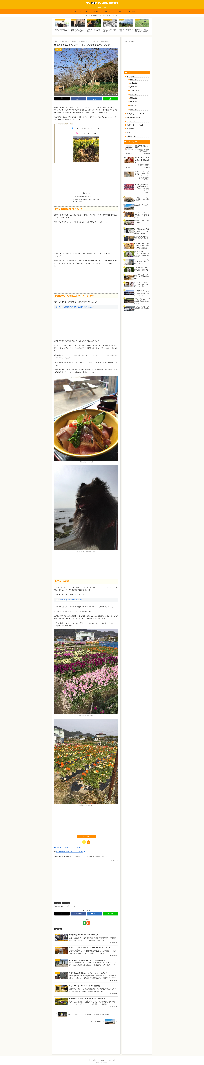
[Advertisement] (86, 177)
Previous (53, 26)
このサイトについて (100, 1060)
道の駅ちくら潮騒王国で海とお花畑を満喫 (87, 199)
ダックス (58, 906)
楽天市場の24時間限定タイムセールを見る (69, 852)
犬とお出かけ (66, 903)
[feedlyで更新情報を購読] (84, 923)
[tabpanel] (62, 26)
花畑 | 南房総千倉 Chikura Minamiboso (68, 600)
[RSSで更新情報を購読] (88, 923)
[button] (148, 42)
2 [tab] (102, 36)
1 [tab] (99, 36)
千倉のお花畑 (78, 202)
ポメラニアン (65, 906)
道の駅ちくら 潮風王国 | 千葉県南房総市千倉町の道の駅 (74, 307)
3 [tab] (104, 36)
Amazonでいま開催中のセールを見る (68, 847)
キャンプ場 (73, 906)
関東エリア (58, 903)
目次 (83, 193)
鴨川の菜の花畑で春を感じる (83, 196)
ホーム (92, 1060)
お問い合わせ (110, 1060)
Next (151, 26)
